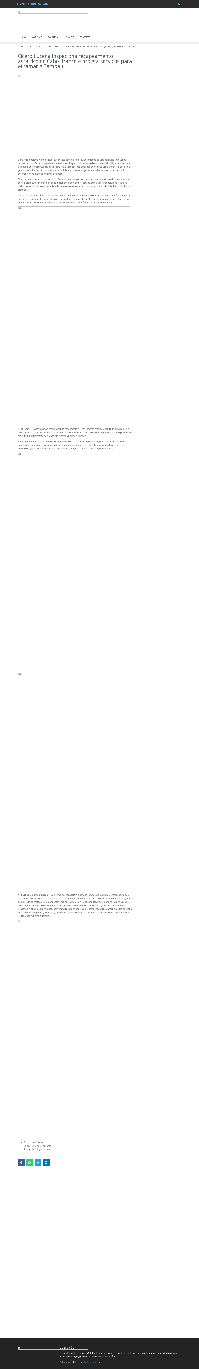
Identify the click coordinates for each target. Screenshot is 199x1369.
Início (22, 37)
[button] (179, 3)
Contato (85, 37)
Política (53, 37)
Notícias (37, 37)
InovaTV (69, 37)
